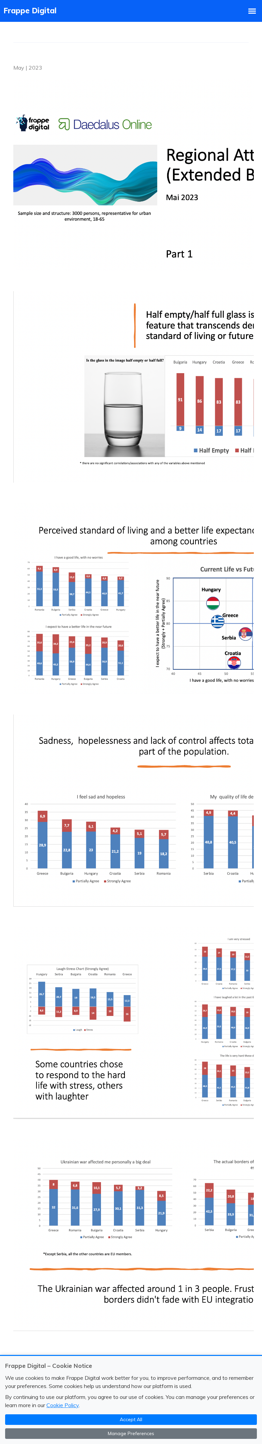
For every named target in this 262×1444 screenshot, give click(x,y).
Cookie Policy (62, 1405)
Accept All (131, 1419)
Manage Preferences (131, 1433)
